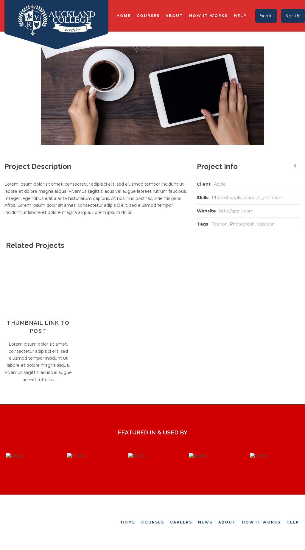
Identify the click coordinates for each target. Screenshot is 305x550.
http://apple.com (236, 211)
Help (240, 15)
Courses (148, 15)
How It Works (208, 15)
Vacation (266, 224)
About (174, 15)
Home (123, 15)
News (205, 522)
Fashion (219, 224)
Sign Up (293, 15)
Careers (181, 522)
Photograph (242, 224)
